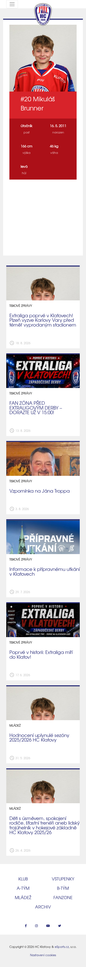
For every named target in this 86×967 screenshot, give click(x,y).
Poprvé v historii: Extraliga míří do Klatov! (41, 654)
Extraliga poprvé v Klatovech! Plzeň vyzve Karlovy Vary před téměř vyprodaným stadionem (42, 320)
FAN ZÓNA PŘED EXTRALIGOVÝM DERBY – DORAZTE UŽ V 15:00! (35, 408)
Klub (23, 879)
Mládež (23, 897)
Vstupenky (63, 879)
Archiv (43, 907)
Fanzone (63, 897)
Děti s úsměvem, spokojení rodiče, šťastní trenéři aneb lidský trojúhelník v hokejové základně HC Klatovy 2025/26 (44, 825)
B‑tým (63, 888)
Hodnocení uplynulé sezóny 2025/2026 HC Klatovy (39, 737)
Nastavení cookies (43, 955)
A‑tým (23, 888)
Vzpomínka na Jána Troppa (39, 490)
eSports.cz (62, 947)
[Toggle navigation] (12, 4)
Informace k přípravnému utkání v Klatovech (44, 571)
